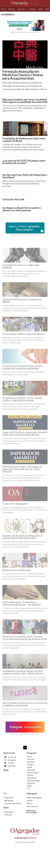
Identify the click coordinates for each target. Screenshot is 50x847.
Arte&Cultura (32, 772)
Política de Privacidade (31, 811)
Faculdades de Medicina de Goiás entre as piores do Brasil (23, 139)
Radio (29, 786)
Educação (31, 770)
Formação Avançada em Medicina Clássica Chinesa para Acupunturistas (22, 74)
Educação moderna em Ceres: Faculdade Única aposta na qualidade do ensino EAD (25, 100)
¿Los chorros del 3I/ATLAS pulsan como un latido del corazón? (23, 161)
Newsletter (32, 778)
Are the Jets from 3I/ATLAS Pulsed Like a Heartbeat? (24, 176)
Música (30, 775)
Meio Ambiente (33, 780)
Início (3, 9)
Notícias (11, 9)
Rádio (6, 807)
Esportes (21, 9)
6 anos (35, 3)
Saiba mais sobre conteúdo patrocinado (26, 32)
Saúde (40, 9)
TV (28, 788)
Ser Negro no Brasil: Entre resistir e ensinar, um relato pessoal (21, 209)
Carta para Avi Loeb (13, 199)
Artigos (32, 9)
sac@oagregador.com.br (25, 838)
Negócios (31, 783)
